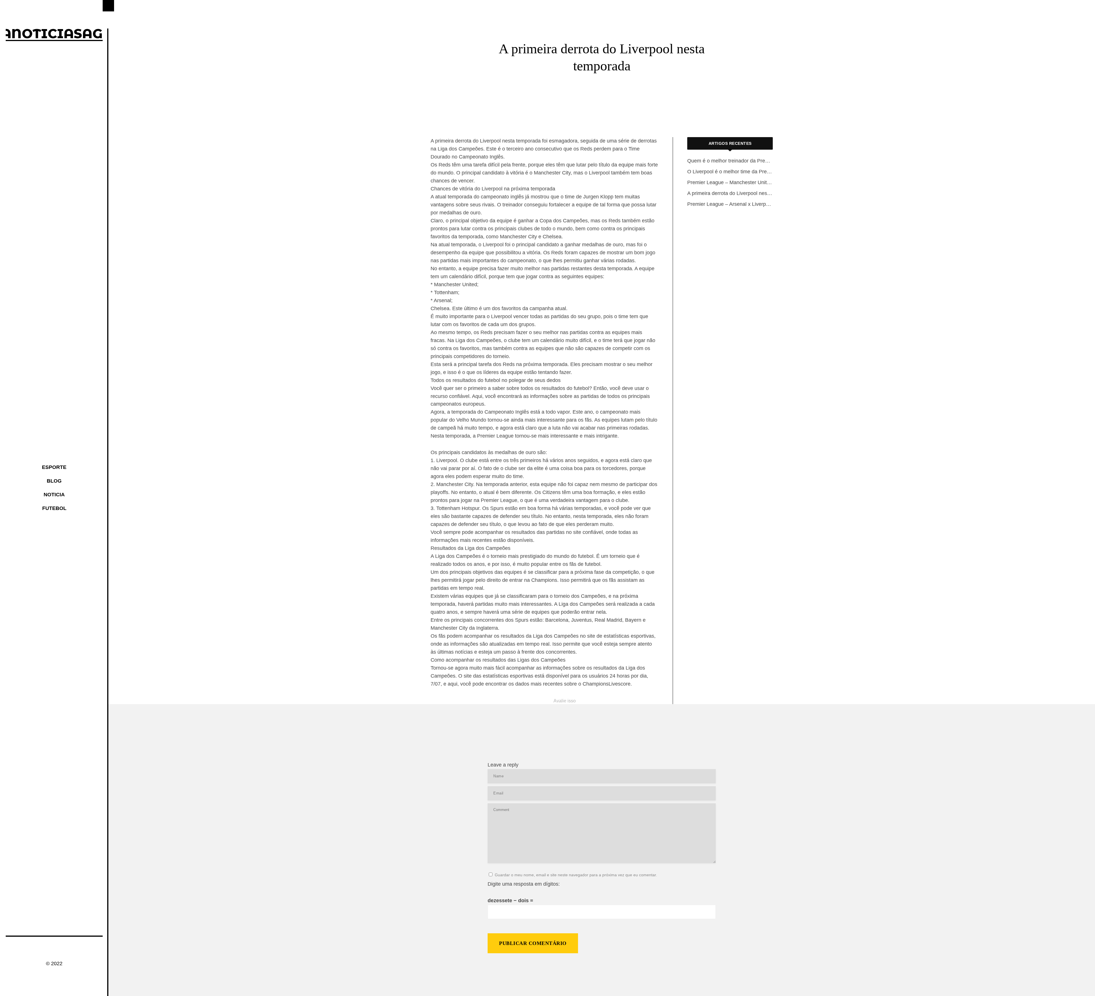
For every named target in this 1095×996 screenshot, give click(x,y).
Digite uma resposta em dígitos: (524, 884)
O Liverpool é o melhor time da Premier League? (730, 171)
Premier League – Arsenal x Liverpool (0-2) (730, 204)
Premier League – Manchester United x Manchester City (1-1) (730, 182)
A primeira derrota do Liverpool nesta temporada (730, 193)
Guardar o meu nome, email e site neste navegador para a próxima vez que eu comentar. (576, 875)
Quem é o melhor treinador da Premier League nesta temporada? (730, 161)
